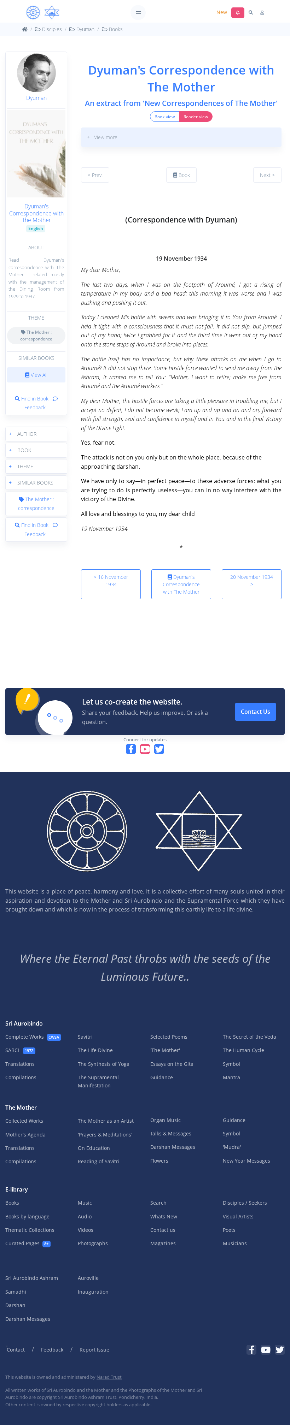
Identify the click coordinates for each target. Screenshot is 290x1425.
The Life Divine (95, 1050)
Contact (16, 1349)
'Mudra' (232, 1147)
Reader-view (196, 117)
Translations (20, 1064)
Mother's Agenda (25, 1134)
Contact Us (255, 712)
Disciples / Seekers (245, 1202)
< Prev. (95, 175)
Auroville (88, 1278)
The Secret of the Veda (249, 1036)
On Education (94, 1148)
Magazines (163, 1243)
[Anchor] (84, 201)
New (221, 12)
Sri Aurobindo (24, 1023)
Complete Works (32, 1036)
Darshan (15, 1305)
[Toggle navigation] (138, 12)
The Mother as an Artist (106, 1120)
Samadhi (15, 1291)
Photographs (93, 1243)
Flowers (159, 1160)
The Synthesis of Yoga (103, 1064)
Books (115, 29)
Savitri (85, 1036)
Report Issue (94, 1349)
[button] (36, 434)
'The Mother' (165, 1050)
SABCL (19, 1050)
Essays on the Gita (171, 1064)
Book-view (165, 117)
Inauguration (93, 1291)
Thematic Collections (29, 1230)
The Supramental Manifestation (98, 1081)
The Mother (21, 1107)
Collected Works (24, 1120)
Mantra (231, 1077)
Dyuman (84, 29)
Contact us (162, 1230)
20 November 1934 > (251, 581)
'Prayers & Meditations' (105, 1134)
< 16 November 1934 (111, 581)
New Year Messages (246, 1160)
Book (183, 175)
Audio (85, 1216)
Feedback (52, 1349)
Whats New (163, 1216)
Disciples (51, 29)
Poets (229, 1230)
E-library (16, 1189)
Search (158, 1202)
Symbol (231, 1064)
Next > (267, 175)
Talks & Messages (170, 1133)
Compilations (20, 1077)
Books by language (27, 1216)
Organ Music (165, 1120)
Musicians (235, 1243)
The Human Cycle (243, 1050)
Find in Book (34, 398)
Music (85, 1202)
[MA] (43, 13)
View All (38, 375)
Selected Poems (168, 1036)
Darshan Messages (172, 1147)
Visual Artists (238, 1216)
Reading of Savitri (99, 1161)
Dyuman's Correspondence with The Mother (36, 213)
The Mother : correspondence (36, 335)
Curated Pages (26, 1243)
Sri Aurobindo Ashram (31, 1278)
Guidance (161, 1077)
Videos (85, 1230)
